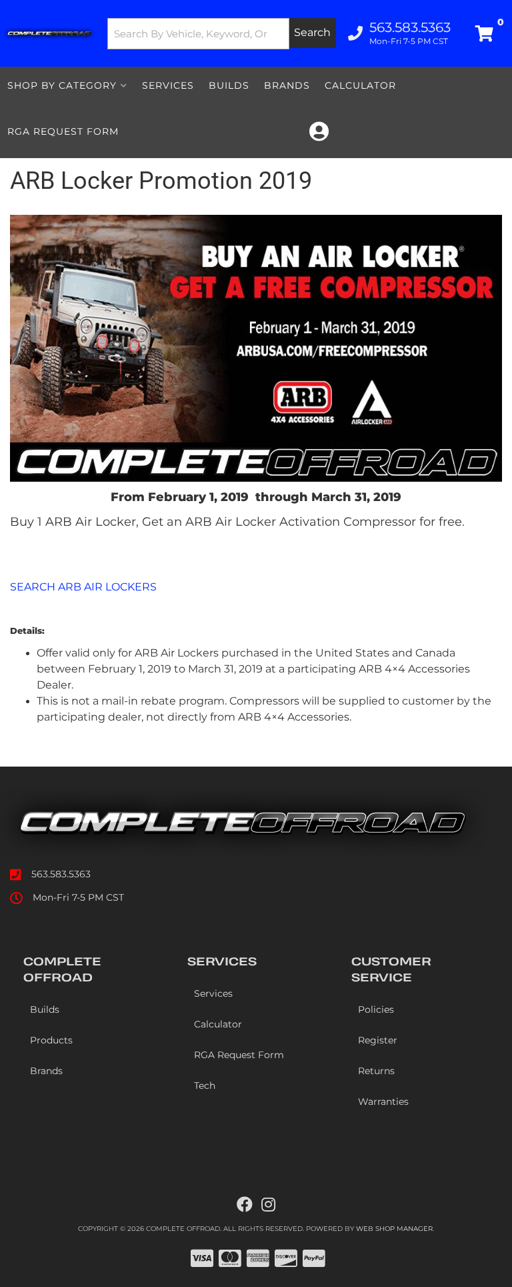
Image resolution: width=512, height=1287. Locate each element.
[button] (222, 33)
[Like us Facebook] (245, 1205)
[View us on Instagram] (268, 1205)
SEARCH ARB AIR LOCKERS (83, 586)
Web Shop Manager (394, 1228)
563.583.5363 (61, 874)
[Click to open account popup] (319, 131)
